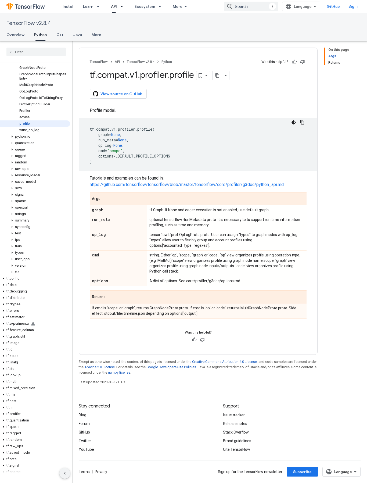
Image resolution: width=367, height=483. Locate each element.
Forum (84, 423)
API (114, 6)
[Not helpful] (302, 62)
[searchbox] (36, 52)
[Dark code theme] (293, 122)
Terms (84, 472)
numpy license (119, 372)
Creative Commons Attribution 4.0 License (224, 362)
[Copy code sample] (302, 122)
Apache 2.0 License (99, 367)
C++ (60, 34)
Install (68, 6)
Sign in (354, 6)
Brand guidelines (237, 441)
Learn (88, 6)
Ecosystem (145, 6)
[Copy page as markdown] (217, 75)
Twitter (85, 441)
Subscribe (302, 471)
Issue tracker (234, 415)
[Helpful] (294, 62)
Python (40, 34)
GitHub (333, 6)
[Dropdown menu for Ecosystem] (161, 6)
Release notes (235, 423)
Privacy (101, 472)
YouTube (86, 449)
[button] (35, 136)
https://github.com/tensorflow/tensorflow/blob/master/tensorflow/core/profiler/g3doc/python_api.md (187, 184)
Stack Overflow (236, 432)
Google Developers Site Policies (171, 367)
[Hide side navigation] (64, 473)
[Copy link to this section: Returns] (111, 297)
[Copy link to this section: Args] (105, 199)
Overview (15, 34)
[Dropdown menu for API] (123, 6)
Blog (82, 415)
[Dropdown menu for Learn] (99, 6)
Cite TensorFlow (236, 449)
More (177, 6)
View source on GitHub (121, 93)
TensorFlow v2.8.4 (28, 23)
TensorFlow (99, 62)
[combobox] (251, 6)
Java (77, 34)
